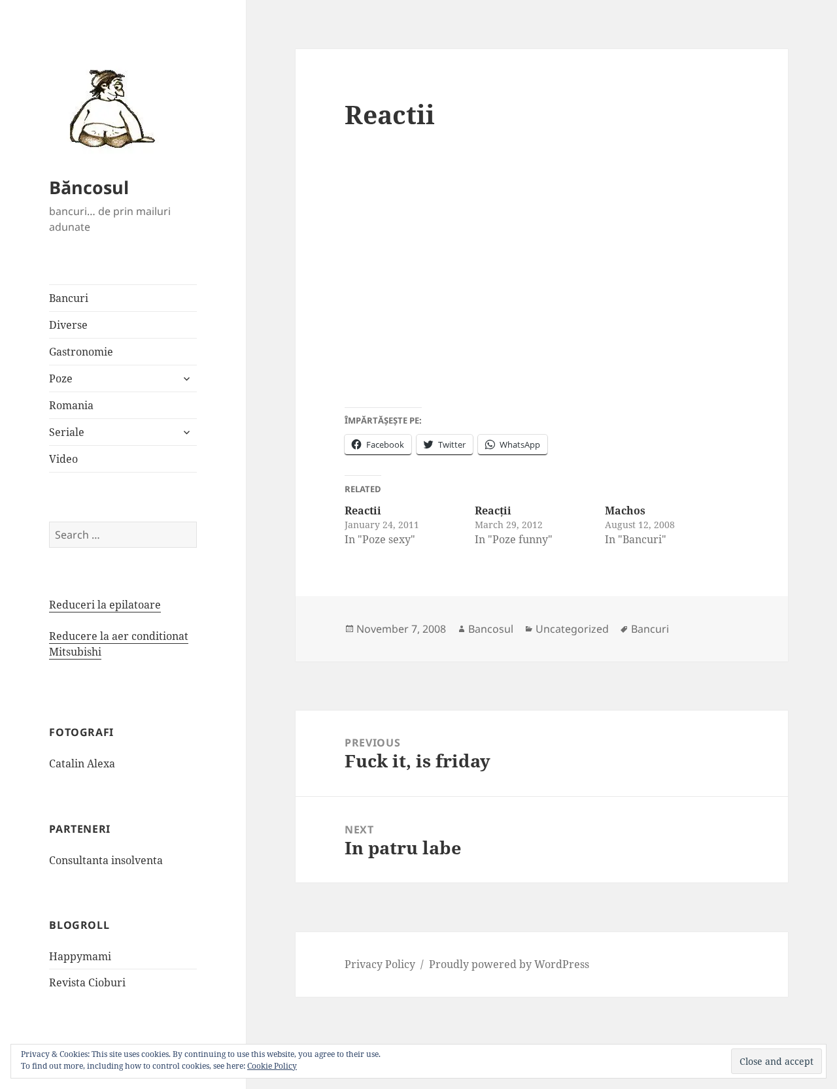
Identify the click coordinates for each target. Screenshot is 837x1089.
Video (63, 459)
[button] (108, 108)
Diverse (68, 325)
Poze (61, 378)
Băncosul (89, 187)
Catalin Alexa (82, 763)
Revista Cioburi (87, 982)
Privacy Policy (380, 964)
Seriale (66, 432)
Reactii (363, 510)
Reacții (493, 510)
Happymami (80, 956)
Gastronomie (81, 351)
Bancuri (68, 298)
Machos (625, 510)
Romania (71, 405)
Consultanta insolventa (106, 860)
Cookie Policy (272, 1065)
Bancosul (490, 629)
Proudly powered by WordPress (509, 964)
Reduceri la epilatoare (105, 604)
